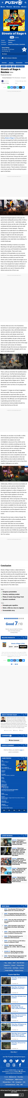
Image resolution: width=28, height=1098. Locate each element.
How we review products (14, 630)
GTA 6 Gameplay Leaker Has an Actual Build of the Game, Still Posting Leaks (14, 927)
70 (10, 854)
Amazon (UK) (23, 646)
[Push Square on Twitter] (17, 1061)
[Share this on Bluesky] (11, 87)
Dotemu (3, 771)
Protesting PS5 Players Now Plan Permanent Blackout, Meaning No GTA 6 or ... (15, 915)
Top (5, 963)
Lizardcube (12, 775)
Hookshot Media (12, 1070)
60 (10, 845)
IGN (13, 1082)
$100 (4, 810)
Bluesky (16, 730)
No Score (4, 54)
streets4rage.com (5, 802)
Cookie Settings (9, 970)
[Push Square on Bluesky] (23, 1061)
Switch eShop (4, 768)
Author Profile (8, 730)
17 (10, 873)
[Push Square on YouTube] (11, 1061)
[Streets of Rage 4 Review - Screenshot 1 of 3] (14, 207)
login (21, 750)
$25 (19, 810)
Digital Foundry (19, 1079)
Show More (14, 1052)
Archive (22, 968)
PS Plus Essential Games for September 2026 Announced (13, 937)
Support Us (7, 965)
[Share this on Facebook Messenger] (23, 87)
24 (10, 864)
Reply (21, 730)
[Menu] (2, 2)
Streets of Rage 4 (20, 66)
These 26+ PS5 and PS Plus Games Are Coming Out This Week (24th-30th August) (15, 921)
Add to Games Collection (10, 58)
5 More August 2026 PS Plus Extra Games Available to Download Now (15, 932)
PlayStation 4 (11, 40)
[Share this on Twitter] (17, 87)
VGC (24, 1082)
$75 (9, 810)
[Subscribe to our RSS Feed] (5, 1061)
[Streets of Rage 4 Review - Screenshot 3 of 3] (14, 473)
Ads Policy (15, 968)
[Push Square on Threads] (14, 1065)
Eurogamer (19, 1082)
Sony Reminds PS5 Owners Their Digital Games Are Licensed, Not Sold (14, 909)
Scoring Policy (14, 632)
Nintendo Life (12, 1077)
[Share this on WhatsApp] (8, 87)
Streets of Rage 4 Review (10, 71)
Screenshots (19, 62)
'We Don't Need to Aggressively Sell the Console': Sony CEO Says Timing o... (15, 956)
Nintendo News (7, 1082)
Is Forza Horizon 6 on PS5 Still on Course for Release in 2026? (14, 941)
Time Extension (9, 1079)
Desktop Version (19, 970)
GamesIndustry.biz (10, 1084)
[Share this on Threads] (20, 87)
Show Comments (14, 740)
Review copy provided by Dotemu (14, 629)
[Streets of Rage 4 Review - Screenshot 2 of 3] (14, 361)
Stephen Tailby (5, 83)
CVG (18, 1084)
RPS (22, 1084)
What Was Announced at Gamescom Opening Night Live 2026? (14, 952)
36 (10, 882)
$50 (14, 810)
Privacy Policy (20, 965)
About (9, 963)
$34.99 (10, 646)
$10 (24, 810)
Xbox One (9, 768)
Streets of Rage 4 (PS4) (18, 643)
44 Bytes (16, 1071)
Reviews (11, 62)
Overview (4, 62)
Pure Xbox (20, 1077)
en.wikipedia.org (4, 805)
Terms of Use (7, 968)
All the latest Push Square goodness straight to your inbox (14, 1091)
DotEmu (9, 66)
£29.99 (16, 646)
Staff (14, 963)
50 (17, 664)
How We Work (20, 963)
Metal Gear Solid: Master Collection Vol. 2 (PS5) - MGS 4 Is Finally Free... (14, 947)
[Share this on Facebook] (14, 87)
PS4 (13, 66)
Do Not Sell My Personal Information (14, 1073)
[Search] (25, 2)
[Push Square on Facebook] (20, 1065)
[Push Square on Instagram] (8, 1065)
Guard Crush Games (5, 775)
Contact (13, 965)
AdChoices (22, 1071)
